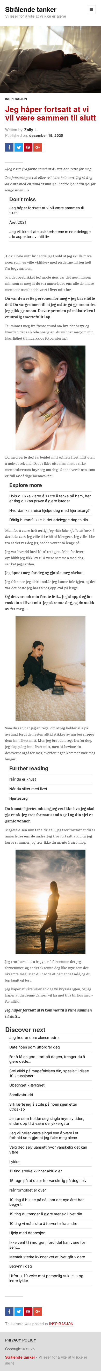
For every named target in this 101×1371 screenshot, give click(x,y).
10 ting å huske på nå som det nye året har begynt (46, 1202)
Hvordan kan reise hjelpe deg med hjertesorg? (49, 510)
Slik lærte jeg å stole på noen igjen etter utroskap (43, 1106)
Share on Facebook (9, 147)
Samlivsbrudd (21, 1094)
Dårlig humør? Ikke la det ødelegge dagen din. (49, 520)
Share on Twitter (19, 147)
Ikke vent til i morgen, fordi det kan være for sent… (47, 1244)
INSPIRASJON (16, 98)
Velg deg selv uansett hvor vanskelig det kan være (48, 1149)
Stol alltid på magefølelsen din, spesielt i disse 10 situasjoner (49, 1073)
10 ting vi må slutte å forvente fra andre (43, 1223)
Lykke (14, 1161)
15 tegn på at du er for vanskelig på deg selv (47, 1180)
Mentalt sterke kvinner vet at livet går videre (47, 1257)
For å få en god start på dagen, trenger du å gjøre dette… (47, 1059)
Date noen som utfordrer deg (34, 1047)
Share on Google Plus (37, 147)
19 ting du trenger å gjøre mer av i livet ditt (45, 1214)
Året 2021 (17, 222)
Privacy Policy (20, 1340)
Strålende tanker (30, 9)
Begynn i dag (20, 1266)
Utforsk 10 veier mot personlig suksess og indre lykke (46, 1278)
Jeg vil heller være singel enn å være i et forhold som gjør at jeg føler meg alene (43, 1135)
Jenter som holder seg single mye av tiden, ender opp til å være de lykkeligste (46, 1121)
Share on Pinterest (28, 147)
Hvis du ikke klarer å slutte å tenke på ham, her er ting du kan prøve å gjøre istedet (50, 498)
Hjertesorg (18, 798)
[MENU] (91, 9)
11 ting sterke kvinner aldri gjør (35, 1171)
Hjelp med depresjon (27, 1233)
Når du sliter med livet (28, 788)
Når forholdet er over (27, 1190)
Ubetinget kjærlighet (27, 1085)
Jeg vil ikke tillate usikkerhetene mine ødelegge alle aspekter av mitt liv (50, 234)
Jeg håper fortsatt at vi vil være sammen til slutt (50, 113)
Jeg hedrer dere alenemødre (34, 1037)
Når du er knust (22, 779)
